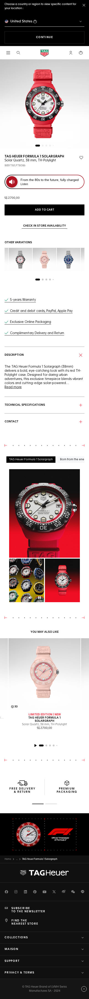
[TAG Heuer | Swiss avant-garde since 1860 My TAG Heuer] (44, 872)
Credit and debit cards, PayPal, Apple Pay (41, 311)
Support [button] (12, 961)
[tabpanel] (44, 536)
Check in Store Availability (44, 226)
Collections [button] (16, 937)
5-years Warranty (23, 299)
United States (21, 21)
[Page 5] (53, 145)
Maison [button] (11, 949)
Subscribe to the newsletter (28, 910)
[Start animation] (35, 745)
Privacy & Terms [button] (19, 972)
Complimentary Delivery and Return (37, 333)
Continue (60, 37)
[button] (70, 52)
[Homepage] (44, 53)
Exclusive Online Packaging (30, 322)
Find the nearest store (24, 922)
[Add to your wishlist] (81, 158)
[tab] (30, 459)
